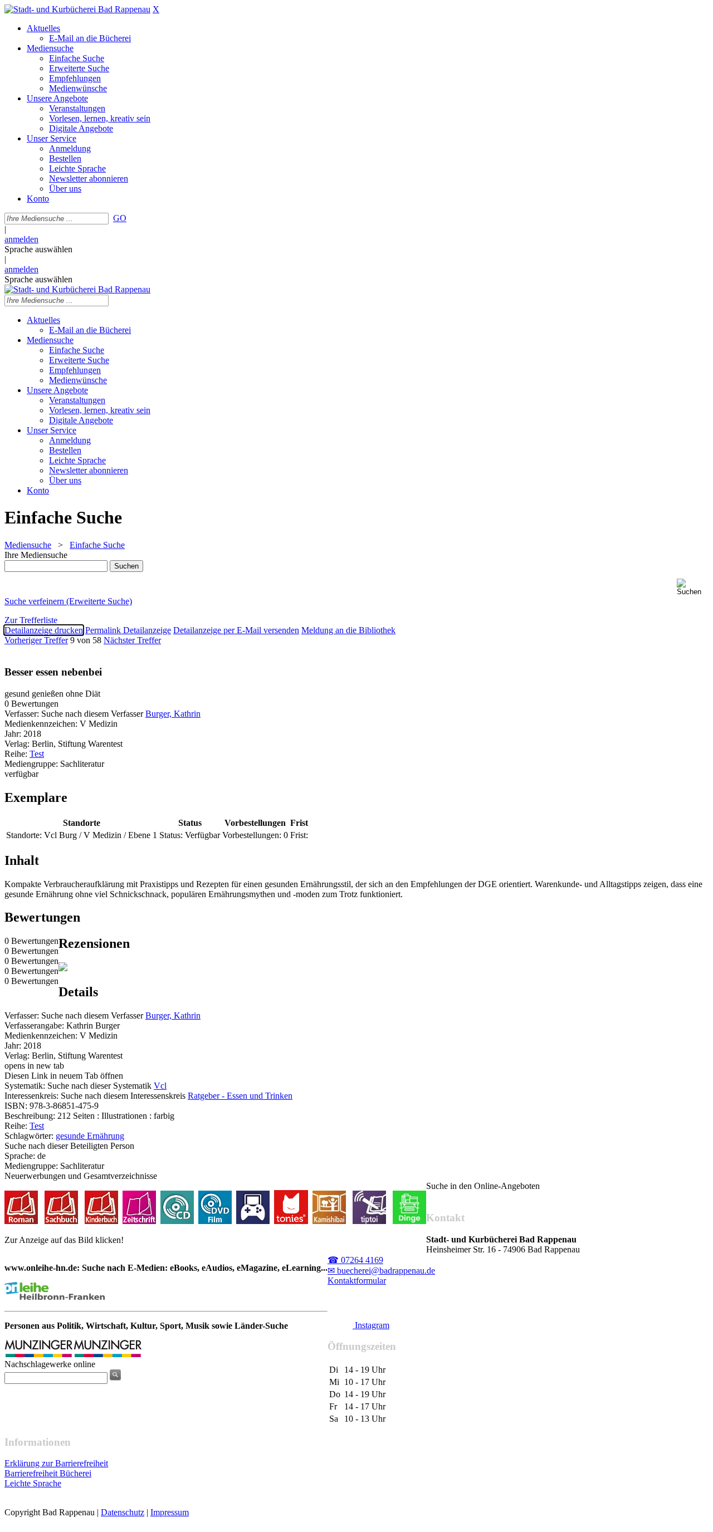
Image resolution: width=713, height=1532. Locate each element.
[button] (693, 587)
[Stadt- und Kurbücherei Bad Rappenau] (77, 9)
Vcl (160, 1085)
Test (37, 753)
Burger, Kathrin (173, 713)
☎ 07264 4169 (355, 1260)
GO (119, 218)
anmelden (21, 239)
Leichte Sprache (32, 1483)
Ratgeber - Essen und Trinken (240, 1095)
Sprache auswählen (38, 249)
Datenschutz (122, 1512)
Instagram (371, 1325)
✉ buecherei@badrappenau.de (381, 1270)
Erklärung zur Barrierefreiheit (56, 1463)
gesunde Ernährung (90, 1136)
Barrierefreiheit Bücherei (47, 1473)
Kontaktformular (357, 1280)
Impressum (169, 1512)
